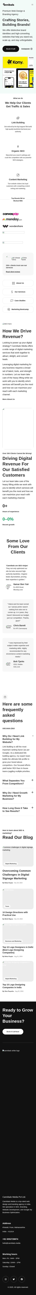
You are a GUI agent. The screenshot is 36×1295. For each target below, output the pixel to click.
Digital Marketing (11, 863)
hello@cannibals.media (11, 1243)
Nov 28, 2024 (18, 883)
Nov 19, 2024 (18, 919)
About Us (20, 283)
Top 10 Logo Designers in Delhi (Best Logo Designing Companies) (17, 950)
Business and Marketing (13, 941)
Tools (7, 906)
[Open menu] (32, 4)
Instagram (25, 49)
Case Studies (20, 301)
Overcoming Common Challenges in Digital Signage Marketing (16, 874)
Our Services (20, 292)
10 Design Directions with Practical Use (15, 913)
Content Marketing (18, 179)
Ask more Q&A (8, 728)
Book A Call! (10, 49)
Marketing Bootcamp (20, 309)
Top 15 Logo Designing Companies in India (13, 986)
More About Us (8, 399)
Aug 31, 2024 (18, 956)
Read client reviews (13, 272)
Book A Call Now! (13, 1031)
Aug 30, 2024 (19, 991)
